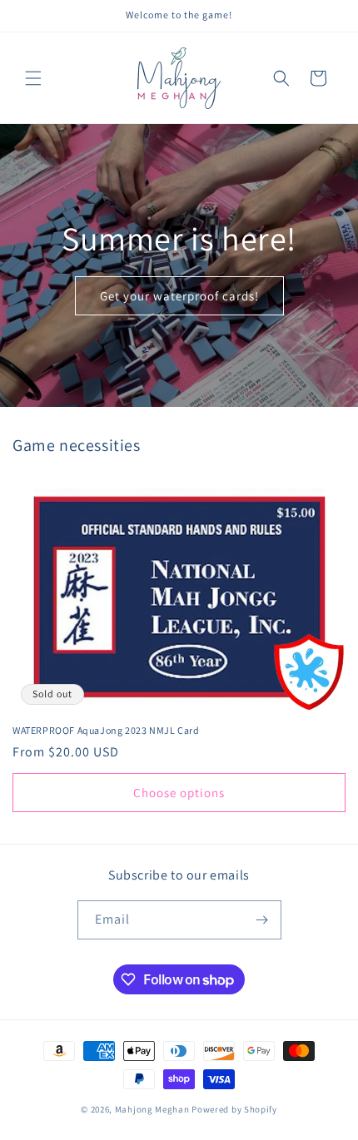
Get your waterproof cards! (179, 295)
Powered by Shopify (234, 1109)
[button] (33, 78)
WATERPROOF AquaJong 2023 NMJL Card (105, 730)
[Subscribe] (262, 919)
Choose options (179, 792)
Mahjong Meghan (152, 1109)
